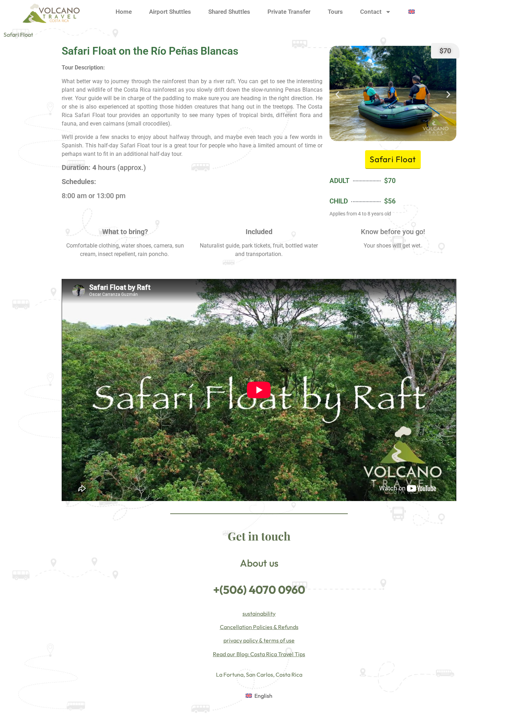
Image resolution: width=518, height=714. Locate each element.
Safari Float (18, 34)
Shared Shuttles (229, 11)
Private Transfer (288, 11)
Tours (335, 11)
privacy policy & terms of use (259, 640)
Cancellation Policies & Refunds (259, 626)
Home (124, 11)
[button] (337, 94)
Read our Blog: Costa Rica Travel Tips (259, 654)
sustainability (259, 613)
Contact (371, 11)
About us (259, 563)
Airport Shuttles (170, 11)
